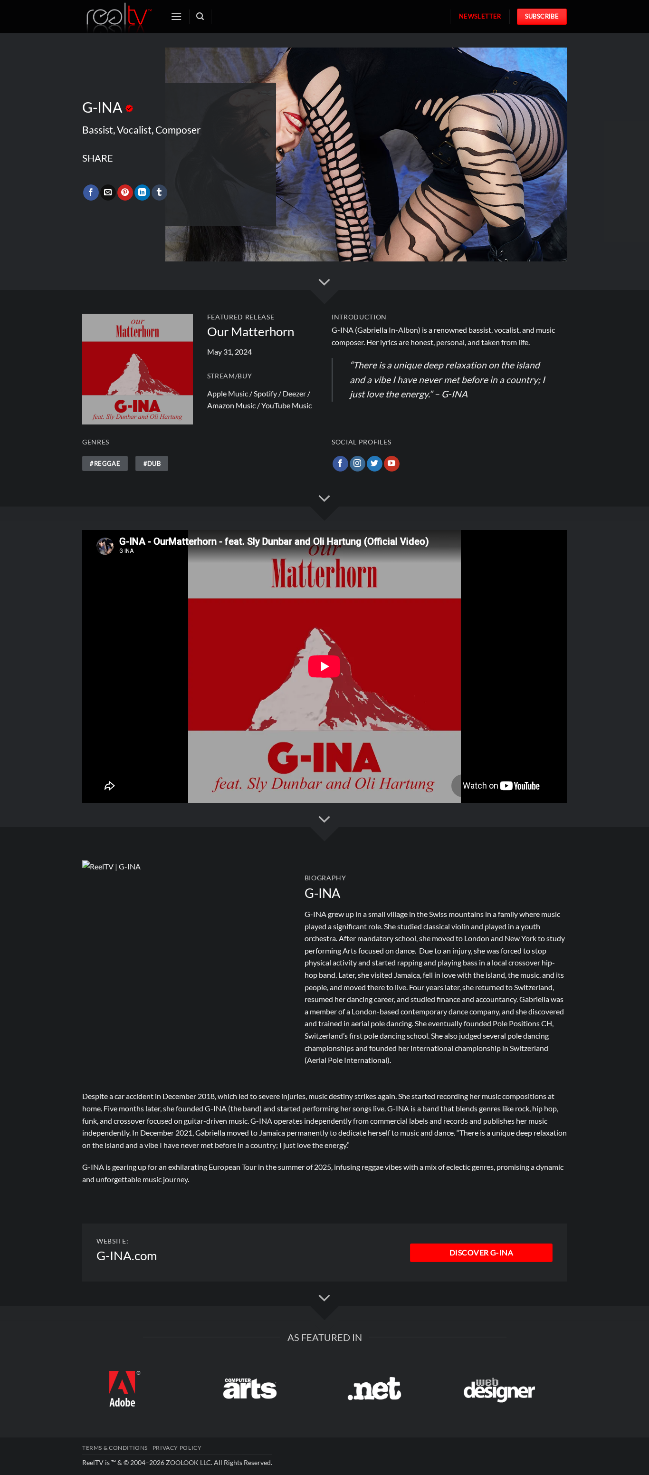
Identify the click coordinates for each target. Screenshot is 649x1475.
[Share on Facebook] (91, 192)
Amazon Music (231, 405)
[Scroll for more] (324, 282)
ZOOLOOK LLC (188, 1462)
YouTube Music (286, 405)
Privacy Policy (177, 1447)
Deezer (294, 393)
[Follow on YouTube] (392, 464)
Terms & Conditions (115, 1447)
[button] (176, 16)
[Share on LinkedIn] (142, 192)
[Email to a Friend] (108, 192)
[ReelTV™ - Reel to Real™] (119, 16)
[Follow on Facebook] (340, 464)
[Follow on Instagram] (357, 464)
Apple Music (227, 393)
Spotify (265, 393)
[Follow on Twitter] (374, 464)
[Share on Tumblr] (159, 192)
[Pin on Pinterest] (125, 192)
